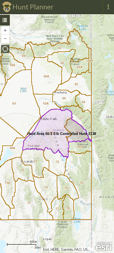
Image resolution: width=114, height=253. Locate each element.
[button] (5, 49)
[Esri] (104, 247)
